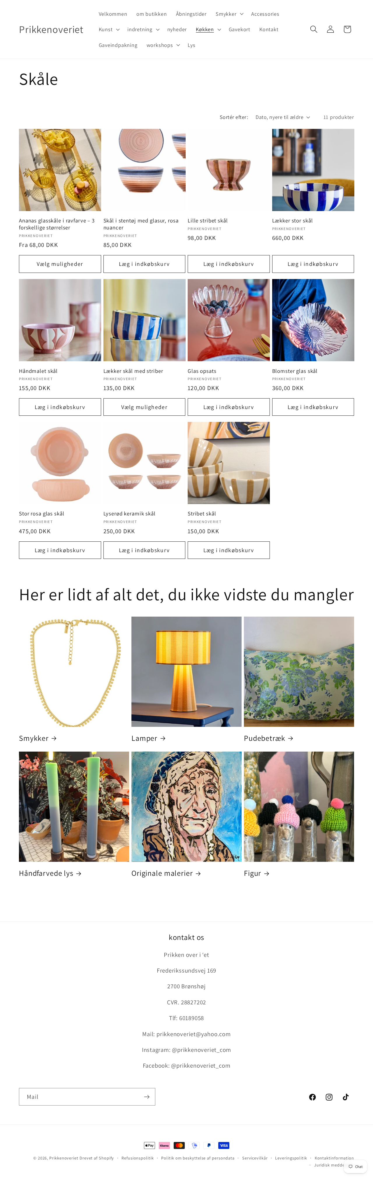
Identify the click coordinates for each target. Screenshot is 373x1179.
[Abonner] (146, 1097)
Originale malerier (162, 873)
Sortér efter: (234, 116)
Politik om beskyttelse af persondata (198, 1158)
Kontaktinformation (334, 1158)
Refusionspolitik (138, 1158)
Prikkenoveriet (63, 1158)
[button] (229, 14)
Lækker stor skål (292, 220)
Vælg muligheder (60, 264)
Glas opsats (202, 370)
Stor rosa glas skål (41, 513)
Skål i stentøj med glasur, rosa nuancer (141, 224)
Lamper (144, 738)
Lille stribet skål (208, 220)
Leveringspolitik (291, 1158)
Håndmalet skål (38, 370)
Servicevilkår (255, 1158)
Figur (252, 873)
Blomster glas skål (295, 370)
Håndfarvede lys (46, 873)
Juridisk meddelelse (334, 1165)
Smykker (34, 738)
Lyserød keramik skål (129, 513)
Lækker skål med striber (133, 370)
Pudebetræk (264, 738)
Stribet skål (202, 513)
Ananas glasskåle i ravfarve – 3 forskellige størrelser (57, 224)
